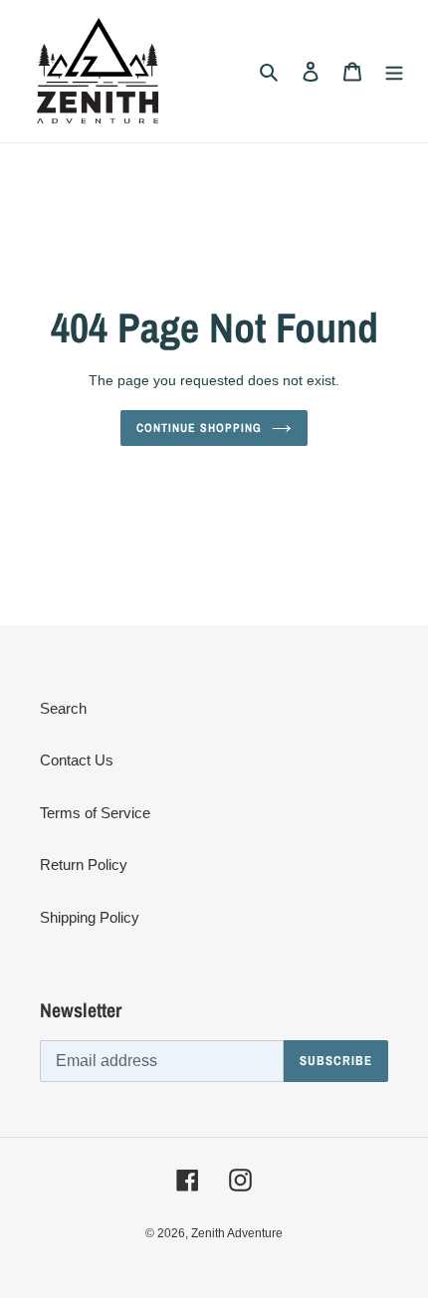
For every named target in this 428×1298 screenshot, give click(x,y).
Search (63, 708)
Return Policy (83, 864)
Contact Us (76, 760)
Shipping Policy (89, 917)
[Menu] (394, 71)
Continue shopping (199, 427)
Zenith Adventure (237, 1233)
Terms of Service (95, 812)
